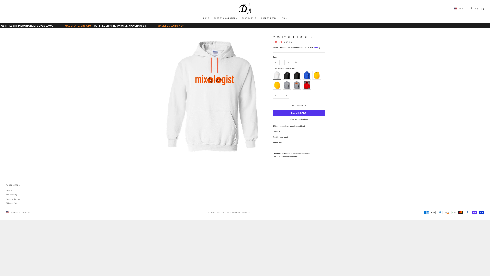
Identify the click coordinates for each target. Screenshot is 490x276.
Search (9, 190)
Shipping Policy (12, 203)
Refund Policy (11, 194)
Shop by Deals (269, 18)
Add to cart (299, 105)
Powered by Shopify (240, 212)
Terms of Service (13, 199)
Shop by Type (249, 18)
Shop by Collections (225, 18)
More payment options (299, 119)
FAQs (284, 18)
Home (206, 18)
